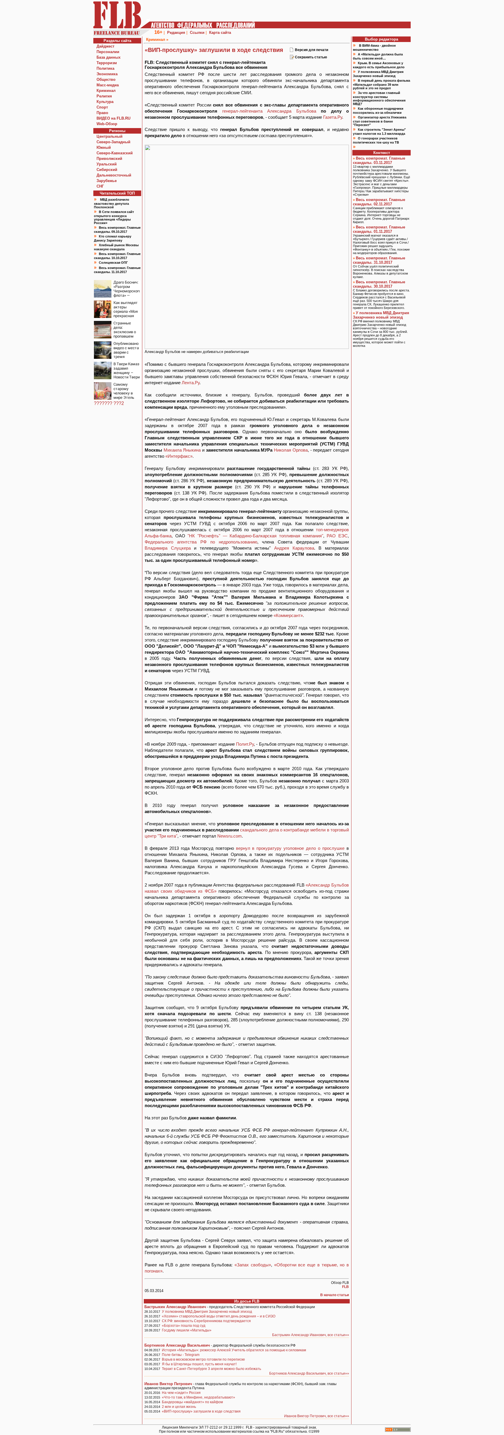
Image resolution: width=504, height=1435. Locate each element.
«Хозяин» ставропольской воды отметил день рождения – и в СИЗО (218, 1316)
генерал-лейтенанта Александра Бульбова (269, 111)
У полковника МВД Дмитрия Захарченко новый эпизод (207, 1312)
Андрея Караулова (294, 548)
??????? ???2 (109, 403)
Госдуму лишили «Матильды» (186, 1330)
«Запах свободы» (253, 1264)
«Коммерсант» (288, 615)
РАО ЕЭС (337, 535)
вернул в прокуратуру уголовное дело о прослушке (290, 848)
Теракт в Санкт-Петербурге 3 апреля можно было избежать (211, 1369)
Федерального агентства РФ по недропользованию (201, 541)
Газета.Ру (332, 117)
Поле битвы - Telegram (181, 1355)
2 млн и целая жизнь (179, 1407)
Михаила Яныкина (182, 450)
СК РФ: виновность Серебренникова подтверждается (206, 1321)
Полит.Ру (245, 744)
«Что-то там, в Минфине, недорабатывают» (198, 1397)
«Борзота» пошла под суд (183, 1326)
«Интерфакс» (178, 456)
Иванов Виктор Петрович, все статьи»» (316, 1416)
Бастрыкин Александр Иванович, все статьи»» (310, 1335)
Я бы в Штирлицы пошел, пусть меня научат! (199, 1364)
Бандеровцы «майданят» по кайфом (192, 1402)
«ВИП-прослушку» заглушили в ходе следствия (201, 1411)
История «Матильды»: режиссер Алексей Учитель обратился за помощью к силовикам (234, 1350)
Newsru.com (229, 835)
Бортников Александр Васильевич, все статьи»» (309, 1373)
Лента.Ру (191, 382)
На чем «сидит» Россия (181, 1393)
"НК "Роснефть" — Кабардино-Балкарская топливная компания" (255, 535)
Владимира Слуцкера (168, 548)
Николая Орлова (291, 450)
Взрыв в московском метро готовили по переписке (203, 1359)
